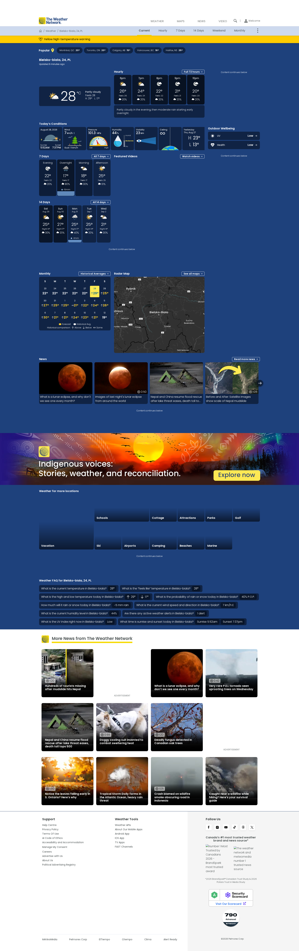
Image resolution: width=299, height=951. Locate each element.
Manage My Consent (54, 847)
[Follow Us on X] (252, 827)
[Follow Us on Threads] (243, 827)
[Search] (235, 20)
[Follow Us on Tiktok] (234, 827)
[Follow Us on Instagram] (217, 827)
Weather (51, 31)
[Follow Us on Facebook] (208, 827)
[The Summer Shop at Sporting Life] (246, 536)
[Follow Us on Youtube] (226, 827)
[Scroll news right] (260, 383)
